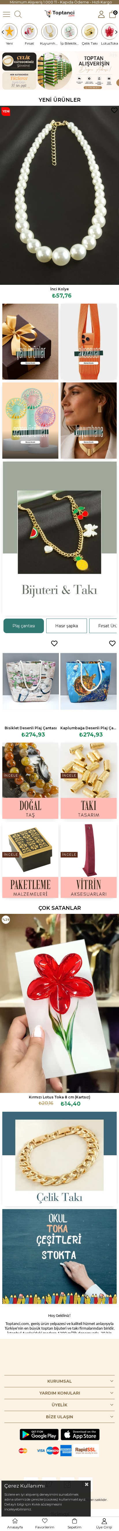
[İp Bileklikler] (69, 31)
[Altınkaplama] (89, 420)
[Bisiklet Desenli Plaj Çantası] (31, 681)
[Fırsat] (29, 31)
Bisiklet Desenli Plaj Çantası (31, 728)
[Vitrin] (89, 860)
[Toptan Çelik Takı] (59, 1159)
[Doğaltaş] (30, 781)
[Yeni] (9, 31)
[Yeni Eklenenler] (30, 342)
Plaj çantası (23, 625)
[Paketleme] (30, 860)
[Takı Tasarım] (89, 781)
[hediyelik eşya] (30, 420)
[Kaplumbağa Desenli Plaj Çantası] (88, 681)
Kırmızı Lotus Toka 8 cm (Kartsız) (59, 1097)
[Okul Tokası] (59, 1256)
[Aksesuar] (89, 342)
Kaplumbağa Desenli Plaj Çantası (88, 728)
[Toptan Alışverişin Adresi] (59, 70)
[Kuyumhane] (49, 31)
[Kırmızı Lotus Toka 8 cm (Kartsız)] (59, 1003)
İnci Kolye (59, 289)
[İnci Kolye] (59, 195)
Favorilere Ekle (114, 110)
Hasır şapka (66, 625)
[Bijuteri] (59, 539)
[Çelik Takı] (89, 31)
